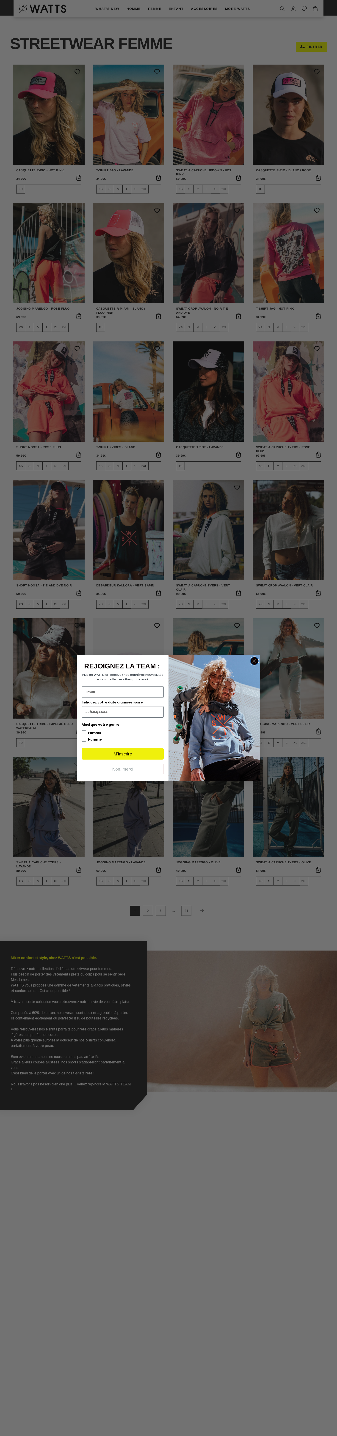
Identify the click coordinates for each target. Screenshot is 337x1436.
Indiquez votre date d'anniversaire (112, 702)
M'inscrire (122, 754)
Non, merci (122, 769)
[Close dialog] (254, 661)
